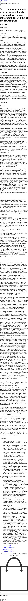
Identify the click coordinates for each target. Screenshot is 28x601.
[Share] (3, 599)
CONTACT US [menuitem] (7, 545)
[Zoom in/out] (0, 599)
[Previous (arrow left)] (0, 600)
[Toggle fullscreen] (2, 599)
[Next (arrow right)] (2, 600)
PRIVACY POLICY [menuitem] (8, 551)
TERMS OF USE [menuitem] (7, 549)
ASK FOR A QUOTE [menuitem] (8, 547)
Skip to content (3, 0)
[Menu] (0, 2)
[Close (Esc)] (5, 599)
